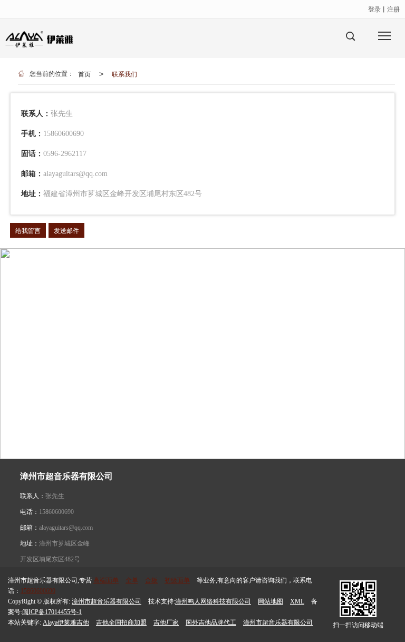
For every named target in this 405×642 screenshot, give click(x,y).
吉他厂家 (166, 622)
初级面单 (177, 580)
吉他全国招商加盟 (121, 622)
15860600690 (56, 511)
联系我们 (124, 73)
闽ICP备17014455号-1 (52, 612)
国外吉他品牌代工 (211, 622)
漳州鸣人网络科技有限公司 (213, 601)
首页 (84, 73)
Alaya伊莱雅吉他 (66, 622)
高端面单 (106, 580)
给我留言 (28, 230)
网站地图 (270, 601)
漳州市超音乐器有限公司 (106, 601)
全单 (132, 580)
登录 (374, 8)
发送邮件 (66, 230)
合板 (151, 580)
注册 (393, 8)
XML (297, 601)
